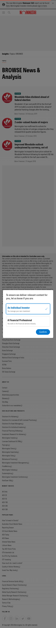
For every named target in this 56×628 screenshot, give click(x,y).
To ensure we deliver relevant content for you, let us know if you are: (27, 296)
